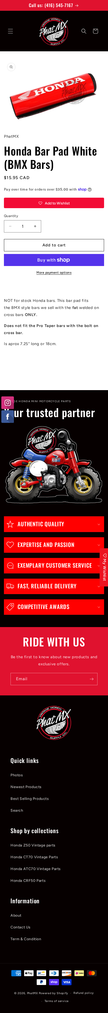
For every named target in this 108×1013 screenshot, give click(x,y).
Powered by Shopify (53, 993)
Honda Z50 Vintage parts (33, 845)
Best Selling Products (29, 798)
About (15, 915)
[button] (10, 31)
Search (16, 810)
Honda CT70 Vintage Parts (34, 857)
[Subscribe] (91, 679)
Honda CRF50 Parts (28, 880)
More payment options (54, 272)
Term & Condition (25, 939)
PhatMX (32, 993)
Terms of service (57, 1001)
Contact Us (20, 927)
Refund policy (83, 993)
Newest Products (26, 787)
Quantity (11, 216)
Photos (16, 775)
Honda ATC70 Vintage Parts (35, 869)
